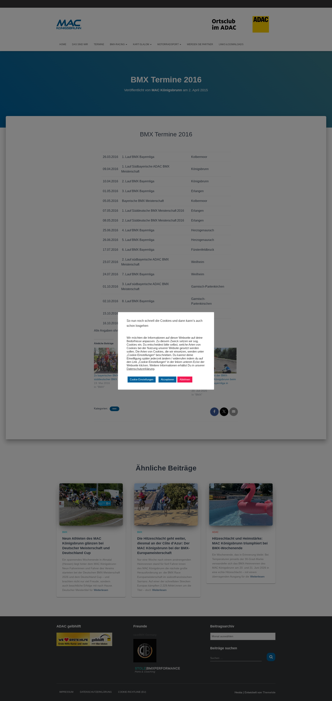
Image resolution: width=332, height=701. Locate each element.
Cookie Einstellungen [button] (141, 379)
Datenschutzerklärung (140, 368)
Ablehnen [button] (185, 379)
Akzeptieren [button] (167, 379)
